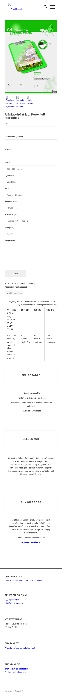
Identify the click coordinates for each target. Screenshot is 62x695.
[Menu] (51, 7)
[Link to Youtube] (55, 691)
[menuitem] (44, 7)
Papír (7, 188)
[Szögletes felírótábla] (10, 102)
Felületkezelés (11, 201)
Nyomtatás (9, 175)
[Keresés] (44, 7)
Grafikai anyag (11, 214)
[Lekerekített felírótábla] (20, 102)
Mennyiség (9, 227)
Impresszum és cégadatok (16, 668)
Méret (7, 162)
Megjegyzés (10, 240)
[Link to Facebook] (46, 691)
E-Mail (8, 149)
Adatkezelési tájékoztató (15, 672)
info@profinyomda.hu (14, 602)
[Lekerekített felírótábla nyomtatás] (31, 56)
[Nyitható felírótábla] (31, 100)
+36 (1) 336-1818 (12, 599)
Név (7, 123)
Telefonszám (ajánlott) (14, 136)
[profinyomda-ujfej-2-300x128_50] (26, 7)
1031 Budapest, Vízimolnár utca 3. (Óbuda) (23, 580)
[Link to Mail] (50, 691)
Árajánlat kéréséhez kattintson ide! (20, 647)
